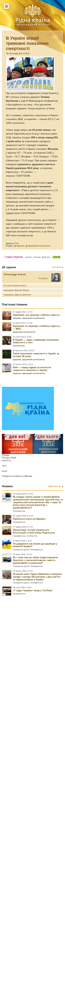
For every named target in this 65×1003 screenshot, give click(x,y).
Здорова (20, 246)
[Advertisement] (32, 784)
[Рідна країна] (33, 15)
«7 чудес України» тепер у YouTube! (32, 590)
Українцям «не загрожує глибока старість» (36, 315)
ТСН (17, 243)
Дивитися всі (55, 486)
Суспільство (19, 346)
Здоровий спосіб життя (39, 246)
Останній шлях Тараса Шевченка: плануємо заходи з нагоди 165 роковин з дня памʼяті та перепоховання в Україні (37, 577)
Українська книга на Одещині (29, 519)
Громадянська (19, 511)
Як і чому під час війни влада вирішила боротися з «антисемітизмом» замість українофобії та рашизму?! (35, 560)
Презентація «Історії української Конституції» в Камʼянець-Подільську (34, 531)
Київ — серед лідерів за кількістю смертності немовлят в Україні (32, 368)
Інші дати (56, 267)
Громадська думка (21, 549)
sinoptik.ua (17, 476)
